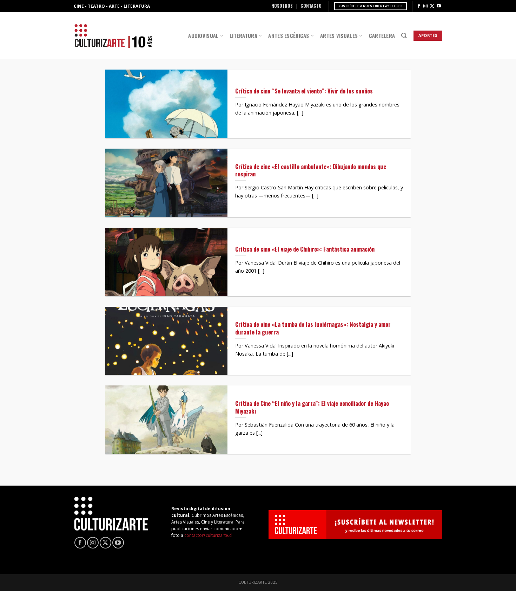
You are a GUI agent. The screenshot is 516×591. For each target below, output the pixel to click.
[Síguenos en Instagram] (425, 6)
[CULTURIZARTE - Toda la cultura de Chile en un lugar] (113, 35)
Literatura (243, 35)
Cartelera (382, 35)
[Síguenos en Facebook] (419, 6)
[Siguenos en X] (432, 6)
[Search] (404, 36)
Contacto (311, 5)
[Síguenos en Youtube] (439, 6)
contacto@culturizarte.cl (208, 535)
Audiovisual (203, 35)
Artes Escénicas (288, 35)
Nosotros (282, 5)
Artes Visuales (339, 35)
